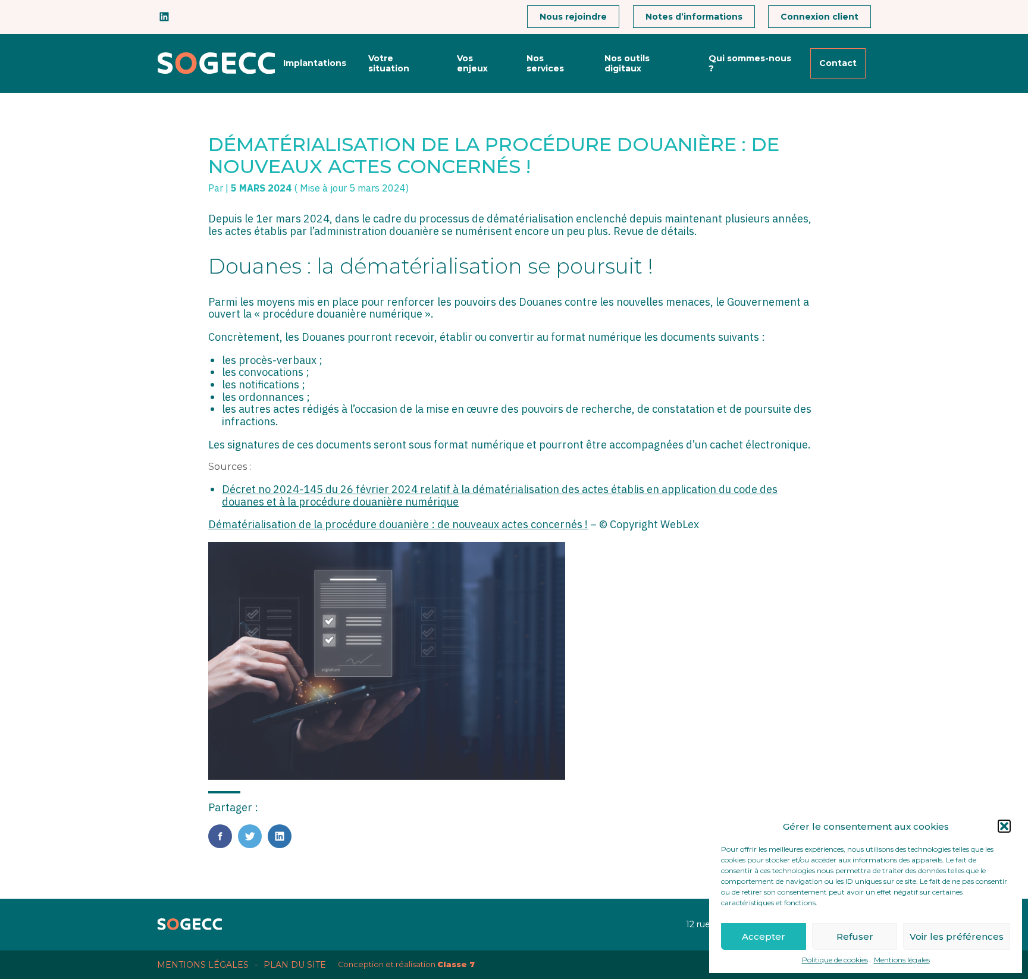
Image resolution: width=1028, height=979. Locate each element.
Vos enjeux (472, 63)
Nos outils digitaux (627, 63)
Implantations (314, 63)
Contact (838, 63)
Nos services (545, 63)
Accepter (763, 936)
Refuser (854, 936)
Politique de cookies (835, 960)
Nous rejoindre (573, 16)
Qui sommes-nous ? (750, 63)
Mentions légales (902, 960)
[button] (1004, 826)
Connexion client (819, 16)
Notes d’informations (693, 16)
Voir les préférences (957, 936)
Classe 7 (456, 964)
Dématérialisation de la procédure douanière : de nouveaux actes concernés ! (398, 524)
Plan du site (295, 964)
